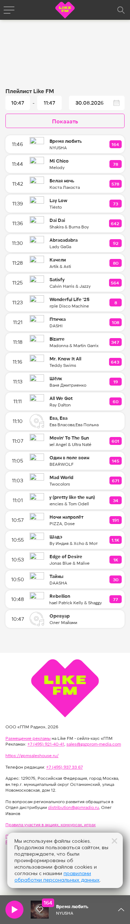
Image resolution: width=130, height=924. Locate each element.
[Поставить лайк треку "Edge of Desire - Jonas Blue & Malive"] (116, 560)
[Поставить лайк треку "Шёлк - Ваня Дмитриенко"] (116, 382)
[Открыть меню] (9, 10)
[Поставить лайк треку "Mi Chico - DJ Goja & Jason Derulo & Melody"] (116, 164)
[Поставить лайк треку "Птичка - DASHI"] (116, 322)
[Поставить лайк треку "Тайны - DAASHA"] (116, 579)
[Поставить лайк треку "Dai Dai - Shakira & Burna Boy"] (115, 223)
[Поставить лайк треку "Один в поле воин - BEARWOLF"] (116, 461)
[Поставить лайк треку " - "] (40, 910)
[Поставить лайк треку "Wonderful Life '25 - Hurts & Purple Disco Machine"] (116, 302)
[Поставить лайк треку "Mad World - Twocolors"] (116, 480)
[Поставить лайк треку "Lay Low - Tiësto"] (116, 204)
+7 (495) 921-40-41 (45, 743)
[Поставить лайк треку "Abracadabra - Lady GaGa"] (116, 243)
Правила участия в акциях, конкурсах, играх (50, 824)
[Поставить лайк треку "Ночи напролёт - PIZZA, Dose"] (116, 520)
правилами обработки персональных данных (57, 876)
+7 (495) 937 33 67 (64, 766)
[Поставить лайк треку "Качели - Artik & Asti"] (116, 263)
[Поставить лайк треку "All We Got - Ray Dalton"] (116, 401)
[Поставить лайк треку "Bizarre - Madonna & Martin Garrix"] (115, 342)
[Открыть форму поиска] (121, 10)
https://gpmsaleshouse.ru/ (31, 755)
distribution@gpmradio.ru (73, 807)
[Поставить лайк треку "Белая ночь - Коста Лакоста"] (116, 184)
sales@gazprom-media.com (93, 743)
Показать (65, 121)
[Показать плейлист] (121, 910)
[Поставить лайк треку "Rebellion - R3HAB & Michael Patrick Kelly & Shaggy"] (116, 599)
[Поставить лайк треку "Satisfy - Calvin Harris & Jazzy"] (115, 283)
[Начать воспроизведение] (14, 910)
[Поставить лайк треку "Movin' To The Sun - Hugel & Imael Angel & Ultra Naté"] (116, 441)
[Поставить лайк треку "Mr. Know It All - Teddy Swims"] (115, 362)
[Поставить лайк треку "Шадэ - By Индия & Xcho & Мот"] (116, 540)
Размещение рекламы (28, 738)
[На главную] (65, 11)
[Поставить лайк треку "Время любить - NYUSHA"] (116, 144)
